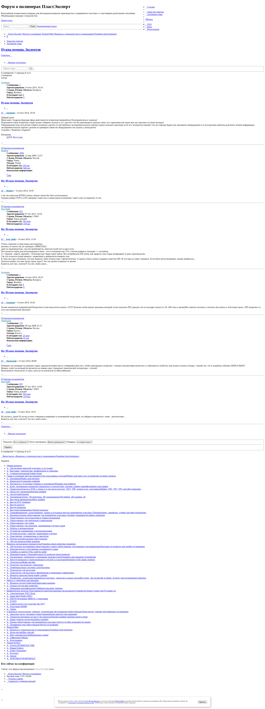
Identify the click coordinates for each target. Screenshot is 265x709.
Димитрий (6, 321)
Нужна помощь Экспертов (21, 49)
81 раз (26, 338)
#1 (2, 113)
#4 (2, 302)
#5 (2, 361)
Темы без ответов (15, 41)
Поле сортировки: (38, 442)
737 (21, 323)
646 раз (26, 168)
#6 (2, 412)
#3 (2, 239)
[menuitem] (155, 12)
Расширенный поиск (47, 26)
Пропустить (6, 20)
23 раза (26, 335)
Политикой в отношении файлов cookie (81, 702)
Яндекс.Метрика (94, 701)
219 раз (26, 224)
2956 (21, 153)
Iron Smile (5, 209)
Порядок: (71, 442)
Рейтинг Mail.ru (120, 701)
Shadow (4, 150)
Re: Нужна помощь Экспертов (19, 180)
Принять (202, 702)
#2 (2, 191)
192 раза (27, 221)
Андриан (5, 82)
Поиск (33, 26)
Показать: (8, 442)
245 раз (26, 165)
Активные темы (14, 43)
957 (21, 211)
